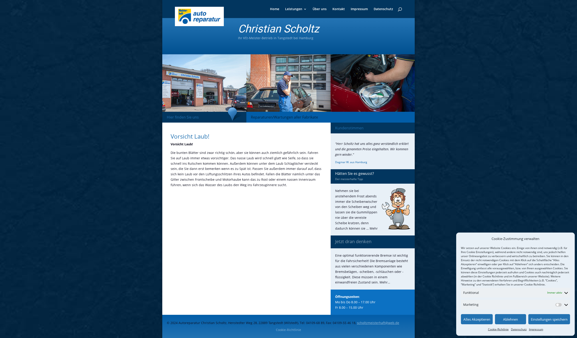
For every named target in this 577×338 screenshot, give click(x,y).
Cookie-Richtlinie (498, 329)
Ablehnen (510, 319)
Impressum (536, 329)
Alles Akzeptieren (476, 319)
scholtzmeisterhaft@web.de (378, 323)
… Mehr (372, 228)
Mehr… (385, 282)
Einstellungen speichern (549, 319)
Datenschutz (519, 329)
